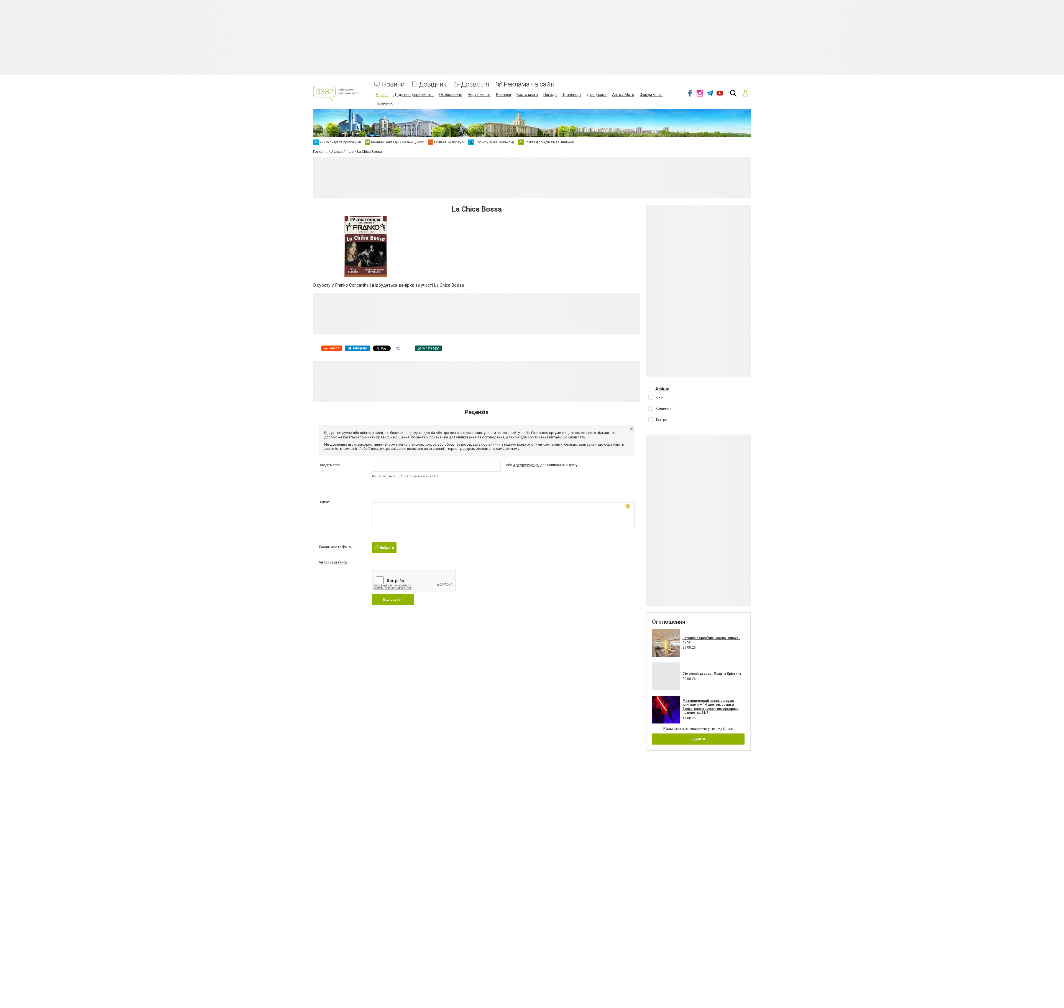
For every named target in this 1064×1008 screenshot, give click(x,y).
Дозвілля (475, 84)
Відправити (393, 599)
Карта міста (527, 94)
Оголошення (450, 94)
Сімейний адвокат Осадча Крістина (711, 674)
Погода (550, 94)
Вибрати (386, 547)
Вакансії (503, 94)
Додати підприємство (413, 94)
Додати (698, 739)
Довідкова (597, 94)
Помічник (384, 103)
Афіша (382, 94)
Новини (393, 84)
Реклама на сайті (529, 84)
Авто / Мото (623, 94)
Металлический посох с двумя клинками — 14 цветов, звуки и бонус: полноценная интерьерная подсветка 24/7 (710, 707)
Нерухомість (479, 94)
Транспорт (571, 94)
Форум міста (651, 94)
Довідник (433, 84)
